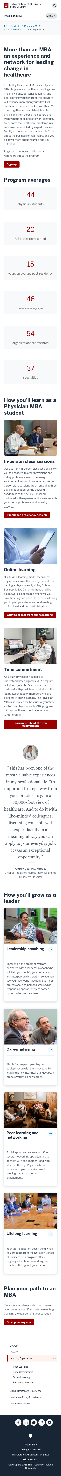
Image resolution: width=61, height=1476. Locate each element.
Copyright (13, 1464)
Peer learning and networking (23, 1135)
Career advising (21, 1049)
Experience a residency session (27, 515)
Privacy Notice (30, 1459)
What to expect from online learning (30, 615)
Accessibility (30, 1444)
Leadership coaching (25, 949)
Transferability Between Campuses (30, 1454)
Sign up (12, 164)
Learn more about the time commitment (30, 724)
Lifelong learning (22, 1233)
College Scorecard (31, 1449)
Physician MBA (13, 16)
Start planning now (19, 1322)
